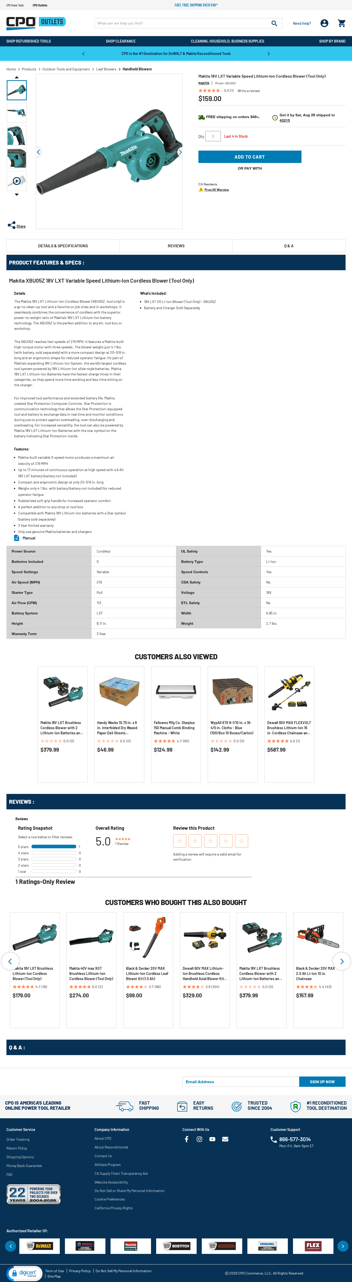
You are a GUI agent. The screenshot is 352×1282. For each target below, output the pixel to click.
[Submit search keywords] (274, 23)
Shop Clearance (121, 41)
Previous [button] (83, 53)
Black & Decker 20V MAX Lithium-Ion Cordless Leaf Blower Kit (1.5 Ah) (147, 973)
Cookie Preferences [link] (110, 1199)
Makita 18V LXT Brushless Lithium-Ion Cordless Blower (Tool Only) (33, 973)
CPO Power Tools (15, 5)
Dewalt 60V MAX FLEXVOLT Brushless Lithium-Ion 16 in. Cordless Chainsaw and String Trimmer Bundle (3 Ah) (289, 728)
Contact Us (103, 1156)
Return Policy (16, 1148)
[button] (16, 90)
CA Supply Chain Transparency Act (121, 1173)
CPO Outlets (40, 5)
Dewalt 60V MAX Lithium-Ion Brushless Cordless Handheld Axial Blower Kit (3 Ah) (203, 973)
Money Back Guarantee (24, 1165)
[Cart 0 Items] (342, 22)
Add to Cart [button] (249, 157)
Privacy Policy (79, 1271)
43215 (285, 120)
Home (11, 69)
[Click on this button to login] (325, 23)
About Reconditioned (111, 1147)
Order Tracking (17, 1139)
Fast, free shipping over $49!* (196, 5)
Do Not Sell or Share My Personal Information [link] (130, 1190)
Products (29, 69)
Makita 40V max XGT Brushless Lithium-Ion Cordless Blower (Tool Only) (91, 973)
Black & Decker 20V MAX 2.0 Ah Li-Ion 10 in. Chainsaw (315, 973)
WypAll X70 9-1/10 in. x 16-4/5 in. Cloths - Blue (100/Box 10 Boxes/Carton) (232, 727)
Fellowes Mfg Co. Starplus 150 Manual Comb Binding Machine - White (174, 727)
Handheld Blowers (137, 69)
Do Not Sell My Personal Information (124, 1271)
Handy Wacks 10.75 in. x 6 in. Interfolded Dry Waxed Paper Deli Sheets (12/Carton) (117, 728)
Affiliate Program (108, 1164)
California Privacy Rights (114, 1208)
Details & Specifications (63, 245)
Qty (201, 136)
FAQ (9, 1174)
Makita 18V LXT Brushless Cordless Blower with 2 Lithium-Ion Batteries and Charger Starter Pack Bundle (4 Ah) (61, 728)
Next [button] (269, 53)
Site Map (54, 1276)
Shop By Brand (332, 41)
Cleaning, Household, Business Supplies (227, 41)
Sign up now (322, 1081)
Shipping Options (20, 1157)
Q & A (289, 245)
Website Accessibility (111, 1182)
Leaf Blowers (106, 69)
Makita (203, 83)
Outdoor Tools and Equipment (66, 69)
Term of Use (54, 1271)
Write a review (249, 91)
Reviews (176, 245)
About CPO (103, 1138)
